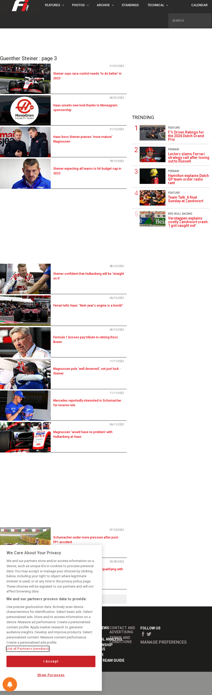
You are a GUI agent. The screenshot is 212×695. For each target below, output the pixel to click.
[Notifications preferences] (10, 684)
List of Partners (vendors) (27, 649)
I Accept (50, 661)
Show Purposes (51, 675)
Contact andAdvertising (122, 630)
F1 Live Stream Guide (104, 660)
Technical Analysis (103, 639)
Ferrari (173, 149)
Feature (174, 127)
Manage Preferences (163, 642)
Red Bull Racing (180, 213)
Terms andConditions (120, 640)
